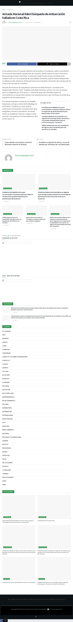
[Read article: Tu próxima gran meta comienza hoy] (54, 507)
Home (4, 9)
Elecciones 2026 (8, 393)
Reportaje (6, 455)
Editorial (5, 386)
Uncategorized (7, 477)
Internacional (7, 415)
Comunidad (6, 353)
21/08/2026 (29, 223)
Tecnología (6, 470)
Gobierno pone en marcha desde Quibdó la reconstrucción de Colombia (18, 582)
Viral (4, 484)
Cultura (5, 371)
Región (4, 452)
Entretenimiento (8, 401)
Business (5, 338)
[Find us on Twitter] (36, 617)
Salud (4, 459)
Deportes (5, 379)
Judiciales (5, 426)
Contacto (6, 360)
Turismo (5, 474)
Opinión (5, 441)
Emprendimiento (8, 397)
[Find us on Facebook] (33, 617)
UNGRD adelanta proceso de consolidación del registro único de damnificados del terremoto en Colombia (55, 127)
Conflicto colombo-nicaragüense (15, 357)
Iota (4, 422)
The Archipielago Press (15, 22)
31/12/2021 (14, 320)
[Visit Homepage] (36, 2)
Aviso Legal (11, 599)
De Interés (6, 375)
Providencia (6, 448)
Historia (5, 404)
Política (5, 444)
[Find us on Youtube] (38, 617)
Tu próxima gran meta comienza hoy (46, 520)
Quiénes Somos (60, 599)
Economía (6, 382)
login (8, 235)
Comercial (6, 349)
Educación (6, 390)
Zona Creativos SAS (57, 609)
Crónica (5, 368)
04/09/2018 (28, 22)
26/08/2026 (6, 201)
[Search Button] (70, 3)
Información (7, 411)
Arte (4, 335)
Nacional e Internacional (11, 437)
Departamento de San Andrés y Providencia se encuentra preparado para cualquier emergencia (36, 219)
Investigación (7, 419)
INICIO (25, 599)
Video (4, 481)
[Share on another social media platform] (69, 63)
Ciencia (4, 342)
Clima (4, 346)
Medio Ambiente (8, 430)
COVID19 (5, 364)
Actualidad (10, 9)
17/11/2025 (14, 312)
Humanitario (7, 408)
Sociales (5, 466)
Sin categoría (7, 463)
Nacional (5, 433)
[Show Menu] (3, 3)
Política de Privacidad (47, 599)
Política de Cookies (34, 599)
